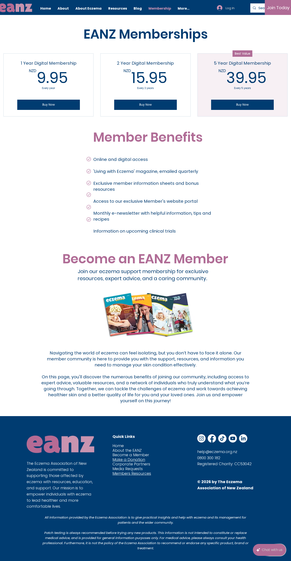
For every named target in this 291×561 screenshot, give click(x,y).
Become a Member (130, 455)
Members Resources (131, 473)
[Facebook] (212, 438)
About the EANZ (127, 450)
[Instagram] (201, 438)
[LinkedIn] (243, 438)
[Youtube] (233, 438)
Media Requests (127, 468)
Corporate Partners (131, 464)
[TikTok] (222, 438)
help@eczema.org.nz (217, 451)
